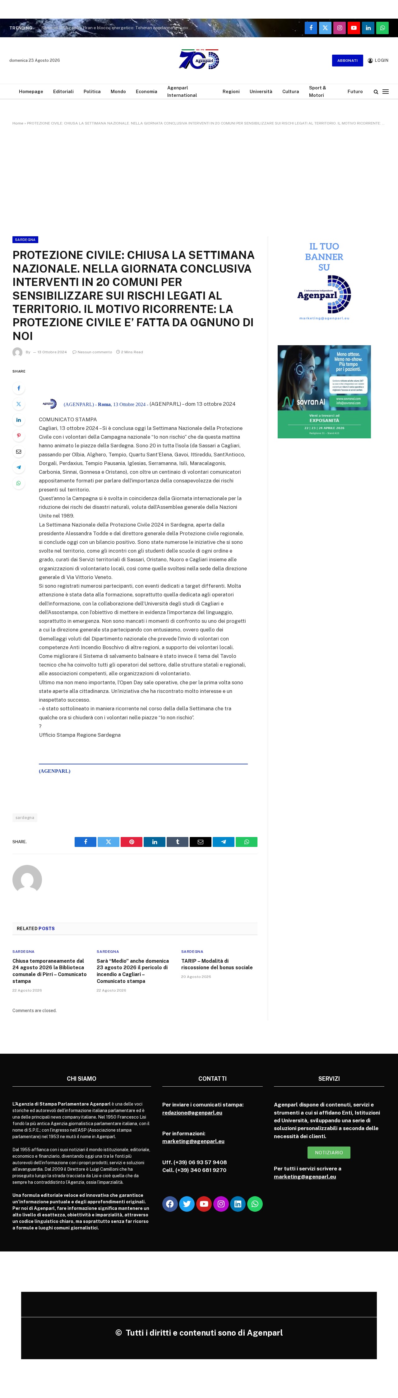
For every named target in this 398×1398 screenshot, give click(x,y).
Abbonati (347, 60)
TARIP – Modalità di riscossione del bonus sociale (217, 964)
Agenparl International (182, 91)
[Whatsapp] (255, 1204)
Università (261, 91)
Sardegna (25, 240)
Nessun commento (95, 352)
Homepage (31, 91)
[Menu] (385, 91)
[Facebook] (18, 388)
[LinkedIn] (18, 420)
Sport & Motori (317, 91)
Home (17, 123)
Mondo (118, 91)
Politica (92, 91)
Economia (146, 91)
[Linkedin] (238, 1204)
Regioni (231, 91)
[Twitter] (18, 404)
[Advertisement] (199, 179)
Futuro (355, 91)
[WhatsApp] (18, 483)
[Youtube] (204, 1204)
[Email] (18, 451)
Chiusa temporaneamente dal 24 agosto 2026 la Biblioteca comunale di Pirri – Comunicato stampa (49, 971)
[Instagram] (221, 1204)
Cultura (290, 91)
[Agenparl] (199, 60)
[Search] (376, 91)
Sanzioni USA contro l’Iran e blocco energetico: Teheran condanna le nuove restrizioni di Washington (119, 27)
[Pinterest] (18, 435)
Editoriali (63, 91)
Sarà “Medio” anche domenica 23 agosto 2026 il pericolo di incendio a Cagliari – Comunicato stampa (133, 971)
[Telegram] (18, 467)
